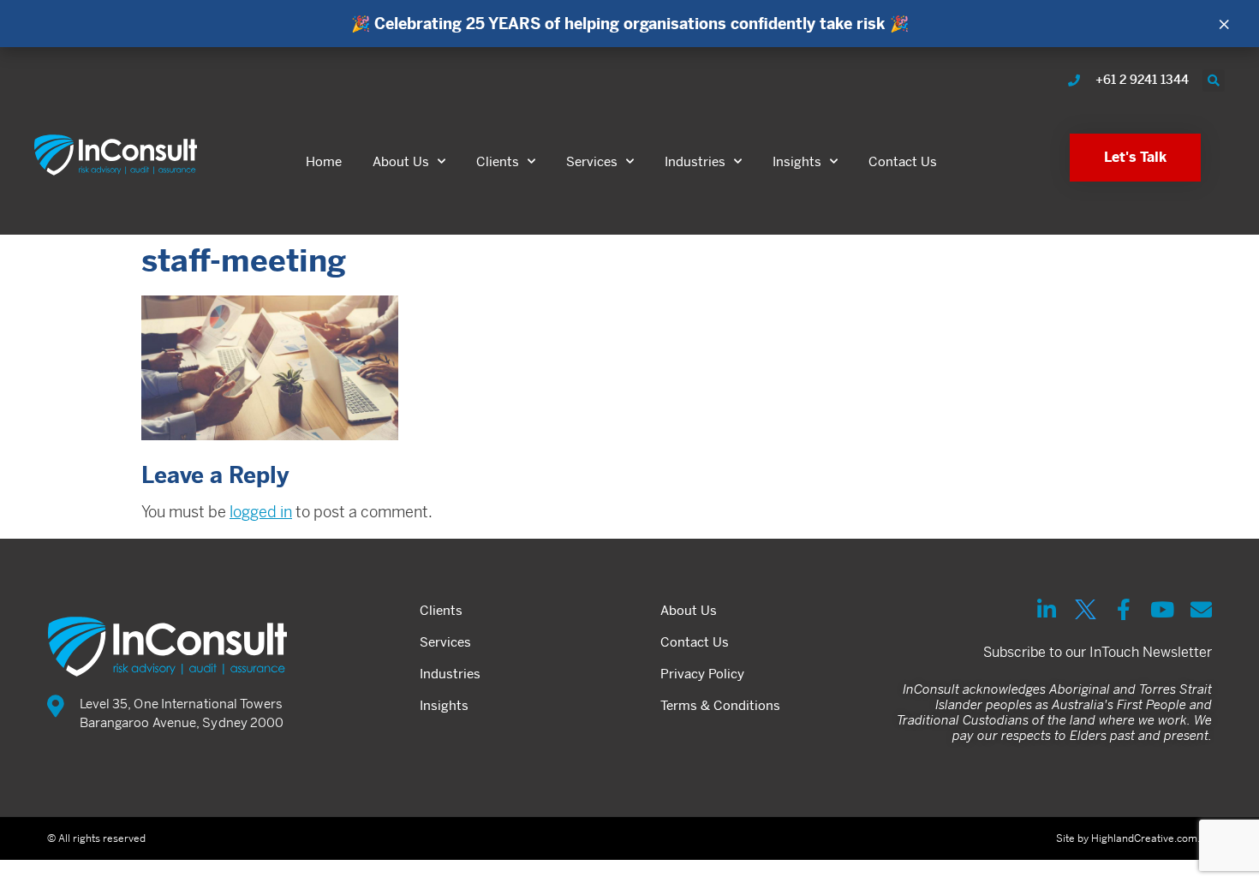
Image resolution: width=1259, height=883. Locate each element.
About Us (401, 161)
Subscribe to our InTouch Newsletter (1097, 652)
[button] (1213, 80)
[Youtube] (1162, 609)
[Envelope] (1201, 609)
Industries (695, 161)
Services (592, 161)
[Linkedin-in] (1047, 609)
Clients (497, 161)
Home (324, 161)
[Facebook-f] (1124, 609)
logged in (261, 512)
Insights (797, 161)
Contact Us (902, 161)
